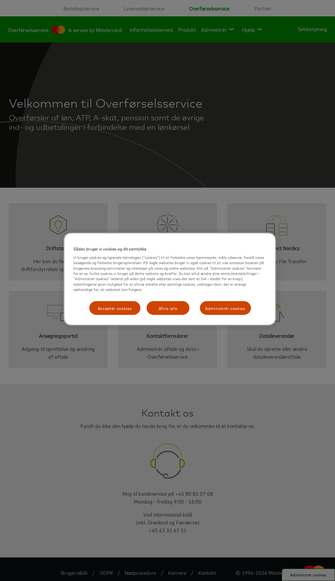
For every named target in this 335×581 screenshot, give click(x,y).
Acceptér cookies (115, 308)
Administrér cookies (225, 308)
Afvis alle (168, 308)
